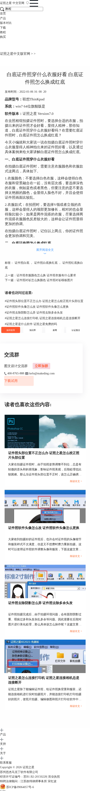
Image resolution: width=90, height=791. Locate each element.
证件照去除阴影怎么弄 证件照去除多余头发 (34, 312)
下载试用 (11, 381)
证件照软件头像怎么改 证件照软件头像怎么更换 (37, 306)
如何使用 (10, 330)
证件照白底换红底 (46, 262)
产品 (3, 18)
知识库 (33, 330)
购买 (3, 36)
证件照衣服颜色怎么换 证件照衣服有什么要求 (46, 275)
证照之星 (12, 3)
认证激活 (76, 330)
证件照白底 (22, 262)
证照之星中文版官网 (15, 53)
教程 (3, 32)
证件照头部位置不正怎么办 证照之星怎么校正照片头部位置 (44, 301)
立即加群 (41, 366)
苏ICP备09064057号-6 (20, 787)
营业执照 (54, 776)
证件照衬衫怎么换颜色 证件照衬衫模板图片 (45, 280)
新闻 (55, 330)
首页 (3, 13)
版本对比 (6, 22)
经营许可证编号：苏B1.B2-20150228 (23, 776)
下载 (3, 27)
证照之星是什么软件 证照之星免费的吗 (31, 324)
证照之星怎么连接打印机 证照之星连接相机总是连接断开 (42, 318)
